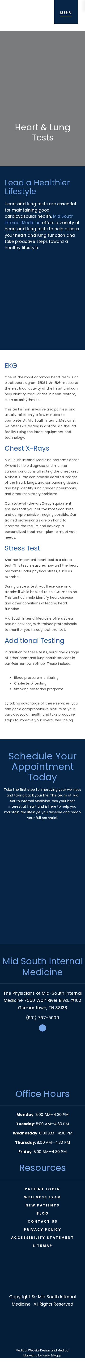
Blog (42, 1213)
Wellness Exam (42, 1197)
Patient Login (42, 1189)
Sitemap (42, 1245)
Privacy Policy (42, 1229)
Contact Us (43, 1221)
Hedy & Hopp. (52, 1355)
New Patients (43, 1205)
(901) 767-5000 (42, 1018)
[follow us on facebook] (42, 1030)
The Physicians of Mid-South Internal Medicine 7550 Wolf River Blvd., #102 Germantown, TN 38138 (42, 1000)
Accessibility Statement (42, 1237)
